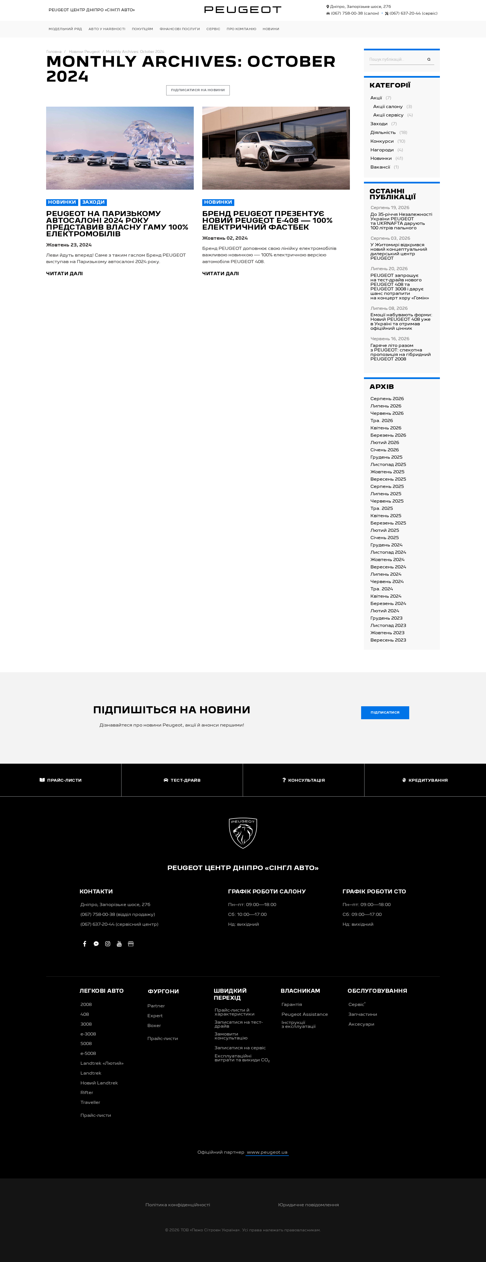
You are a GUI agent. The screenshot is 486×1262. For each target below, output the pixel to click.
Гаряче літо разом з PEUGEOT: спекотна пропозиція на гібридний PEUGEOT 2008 (400, 352)
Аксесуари (361, 1024)
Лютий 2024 (384, 611)
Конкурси (382, 142)
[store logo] (243, 9)
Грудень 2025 (386, 457)
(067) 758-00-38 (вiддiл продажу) (117, 915)
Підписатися (385, 712)
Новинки (62, 203)
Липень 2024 (385, 575)
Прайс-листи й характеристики (235, 1012)
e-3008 (88, 1034)
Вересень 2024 (388, 567)
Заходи (93, 203)
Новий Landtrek (99, 1083)
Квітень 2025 (385, 516)
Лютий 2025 (384, 531)
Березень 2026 (388, 436)
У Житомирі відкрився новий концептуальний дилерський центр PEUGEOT (398, 252)
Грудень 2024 (386, 545)
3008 (86, 1024)
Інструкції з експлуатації (299, 1025)
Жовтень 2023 (387, 633)
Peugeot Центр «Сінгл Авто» (92, 10)
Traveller (90, 1103)
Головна (54, 51)
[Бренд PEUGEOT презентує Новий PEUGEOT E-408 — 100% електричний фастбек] (276, 148)
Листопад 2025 (388, 465)
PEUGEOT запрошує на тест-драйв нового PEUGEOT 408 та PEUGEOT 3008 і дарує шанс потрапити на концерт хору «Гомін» (399, 287)
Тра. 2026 (381, 421)
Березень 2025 (388, 523)
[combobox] (402, 59)
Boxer (154, 1026)
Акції (376, 98)
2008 (86, 1005)
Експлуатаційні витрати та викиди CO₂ (242, 1058)
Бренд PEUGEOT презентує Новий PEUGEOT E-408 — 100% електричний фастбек (267, 221)
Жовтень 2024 (387, 560)
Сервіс (357, 1004)
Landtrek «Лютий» (101, 1064)
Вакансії (380, 167)
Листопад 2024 (388, 553)
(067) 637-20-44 (413, 13)
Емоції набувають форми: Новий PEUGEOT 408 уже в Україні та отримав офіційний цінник (401, 322)
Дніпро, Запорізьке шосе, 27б (360, 6)
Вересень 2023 (388, 640)
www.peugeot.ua (267, 1153)
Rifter (86, 1093)
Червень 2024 (387, 582)
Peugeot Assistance (305, 1015)
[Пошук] (429, 59)
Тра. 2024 (381, 589)
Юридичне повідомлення (308, 1205)
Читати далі (64, 274)
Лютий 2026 (384, 443)
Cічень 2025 (384, 538)
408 (84, 1015)
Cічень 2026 (384, 450)
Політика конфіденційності (177, 1205)
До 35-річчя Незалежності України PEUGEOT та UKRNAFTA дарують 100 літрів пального (401, 221)
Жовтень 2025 (387, 472)
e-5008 (88, 1054)
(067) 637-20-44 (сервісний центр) (119, 925)
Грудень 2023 (386, 618)
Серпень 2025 (387, 487)
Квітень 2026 (385, 428)
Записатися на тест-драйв (239, 1024)
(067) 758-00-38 (354, 13)
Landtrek (91, 1073)
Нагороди (382, 150)
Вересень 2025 (388, 479)
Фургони (163, 992)
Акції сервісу (388, 115)
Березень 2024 (388, 604)
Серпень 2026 (387, 399)
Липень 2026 (385, 406)
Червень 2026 (387, 414)
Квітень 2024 (385, 597)
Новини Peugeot (84, 51)
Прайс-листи (95, 1116)
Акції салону (388, 107)
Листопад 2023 (388, 626)
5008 (86, 1044)
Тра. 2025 (381, 509)
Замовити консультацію (231, 1036)
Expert (155, 1016)
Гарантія (292, 1005)
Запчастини (362, 1015)
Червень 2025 (387, 501)
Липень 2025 (385, 494)
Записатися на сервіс (240, 1048)
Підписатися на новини (198, 90)
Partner (156, 1006)
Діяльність (383, 133)
